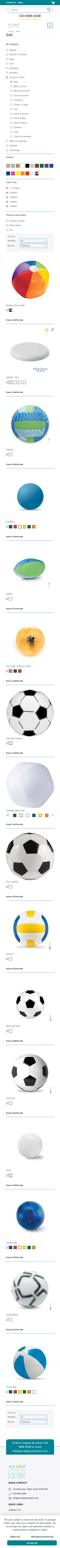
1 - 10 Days (14, 188)
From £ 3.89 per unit (14, 1041)
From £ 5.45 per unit (14, 464)
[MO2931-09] (30, 526)
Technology (14, 150)
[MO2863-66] (25, 382)
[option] (10, 815)
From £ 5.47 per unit (14, 969)
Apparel (12, 50)
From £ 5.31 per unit (14, 1330)
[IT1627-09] (25, 1391)
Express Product (17, 221)
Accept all (32, 1543)
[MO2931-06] (20, 526)
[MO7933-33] (11, 1319)
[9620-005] (35, 815)
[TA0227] (11, 671)
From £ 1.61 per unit (14, 824)
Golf (15, 109)
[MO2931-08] (25, 526)
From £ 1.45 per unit (14, 1402)
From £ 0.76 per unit (14, 1257)
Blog (20, 2)
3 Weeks (13, 197)
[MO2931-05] (16, 526)
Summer (17, 127)
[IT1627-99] (34, 1391)
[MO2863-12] (16, 382)
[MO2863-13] (20, 382)
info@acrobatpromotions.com (30, 19)
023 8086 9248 (30, 16)
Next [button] (52, 815)
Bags (11, 59)
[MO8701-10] (34, 1247)
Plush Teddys (20, 118)
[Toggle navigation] (49, 25)
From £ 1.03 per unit (14, 537)
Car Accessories (21, 95)
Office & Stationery (18, 141)
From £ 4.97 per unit (14, 897)
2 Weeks (13, 193)
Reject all (15, 1536)
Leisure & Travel (16, 77)
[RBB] (11, 310)
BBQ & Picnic (20, 86)
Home (10, 31)
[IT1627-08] (20, 1391)
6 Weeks (13, 206)
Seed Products (20, 123)
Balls (16, 82)
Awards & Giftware (18, 54)
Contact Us (11, 2)
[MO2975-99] (11, 454)
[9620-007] (48, 815)
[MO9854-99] (11, 958)
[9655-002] (11, 743)
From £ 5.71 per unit (14, 609)
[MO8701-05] (16, 1247)
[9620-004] (16, 815)
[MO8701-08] (25, 1247)
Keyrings (13, 72)
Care (11, 63)
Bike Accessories (22, 91)
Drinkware (13, 68)
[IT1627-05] (16, 1391)
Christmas (18, 100)
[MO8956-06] (11, 1175)
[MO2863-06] (11, 382)
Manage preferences (42, 1536)
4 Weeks (13, 202)
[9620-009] (29, 815)
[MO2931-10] (34, 526)
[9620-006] (42, 815)
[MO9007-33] (11, 1103)
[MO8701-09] (30, 1247)
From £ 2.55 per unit (14, 1185)
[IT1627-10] (30, 1391)
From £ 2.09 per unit (14, 681)
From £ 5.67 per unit (14, 1113)
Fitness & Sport (21, 104)
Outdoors (13, 145)
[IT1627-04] (11, 1391)
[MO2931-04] (11, 526)
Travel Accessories (22, 136)
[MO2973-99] (11, 598)
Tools (16, 132)
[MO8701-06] (20, 1247)
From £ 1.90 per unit (14, 392)
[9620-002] (23, 815)
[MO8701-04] (11, 1247)
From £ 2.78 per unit (14, 753)
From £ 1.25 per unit (14, 320)
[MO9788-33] (11, 1031)
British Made (15, 225)
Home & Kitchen (21, 114)
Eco (11, 230)
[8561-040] (11, 886)
